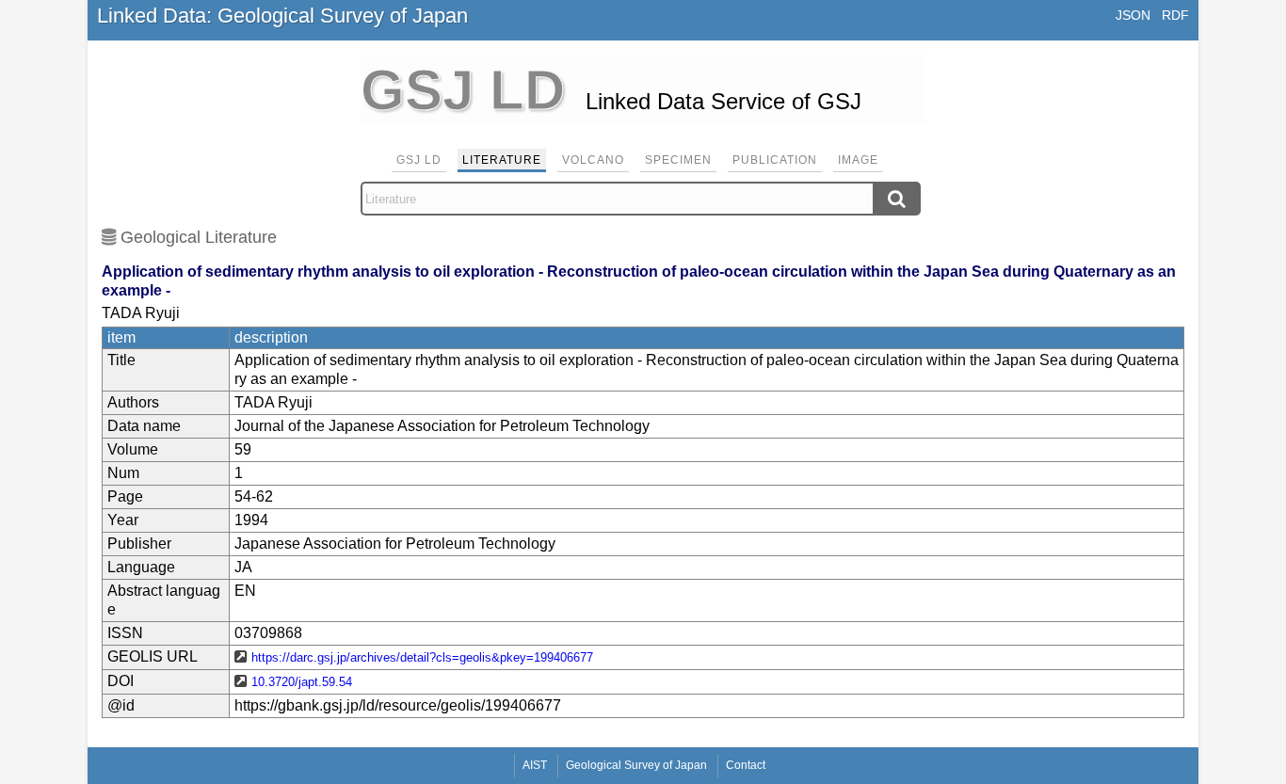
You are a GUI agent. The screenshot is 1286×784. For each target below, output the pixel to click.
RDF (1175, 15)
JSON (1133, 15)
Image (858, 160)
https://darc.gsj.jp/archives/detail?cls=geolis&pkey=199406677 (422, 657)
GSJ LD (419, 160)
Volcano (593, 160)
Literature (501, 160)
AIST (534, 765)
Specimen (678, 160)
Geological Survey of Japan (636, 765)
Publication (774, 160)
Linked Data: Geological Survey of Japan (282, 15)
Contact (745, 765)
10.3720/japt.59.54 (301, 682)
